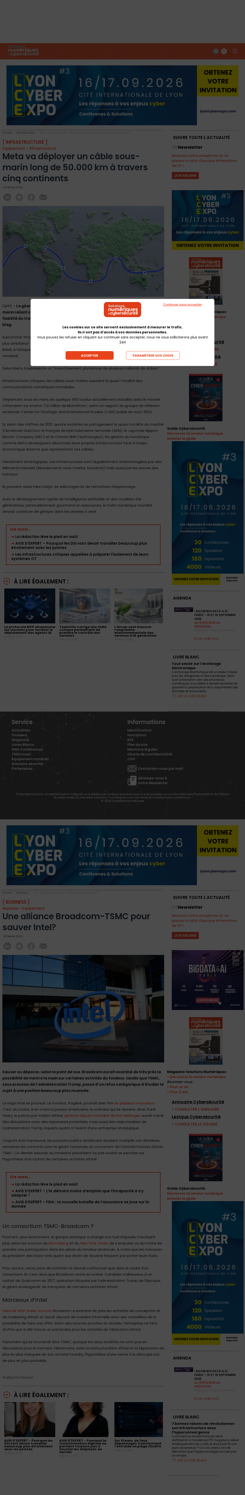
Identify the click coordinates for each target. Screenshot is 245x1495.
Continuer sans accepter (182, 304)
